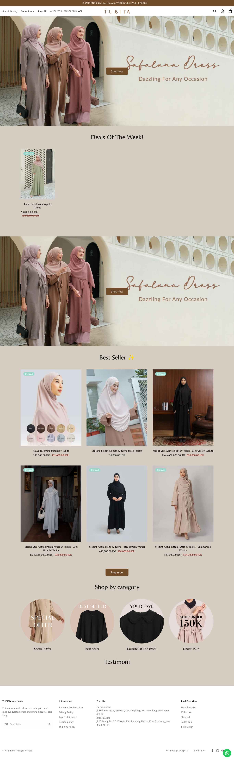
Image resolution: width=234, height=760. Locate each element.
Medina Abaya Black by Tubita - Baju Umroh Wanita (117, 546)
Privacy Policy (66, 712)
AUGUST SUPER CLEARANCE (66, 11)
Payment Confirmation (71, 707)
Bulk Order (187, 726)
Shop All (42, 11)
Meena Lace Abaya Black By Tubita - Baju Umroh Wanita (183, 450)
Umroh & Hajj (9, 11)
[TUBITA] (117, 11)
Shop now (117, 71)
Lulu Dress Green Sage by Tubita (38, 205)
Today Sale (186, 721)
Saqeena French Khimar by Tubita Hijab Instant (117, 450)
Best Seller (92, 649)
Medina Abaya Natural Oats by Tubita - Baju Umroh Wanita (183, 548)
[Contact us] (227, 753)
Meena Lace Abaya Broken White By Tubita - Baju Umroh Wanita (51, 548)
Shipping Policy (67, 726)
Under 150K (191, 649)
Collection (26, 11)
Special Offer (42, 649)
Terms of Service (67, 717)
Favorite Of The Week (141, 649)
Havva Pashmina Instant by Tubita (51, 450)
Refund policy (66, 721)
